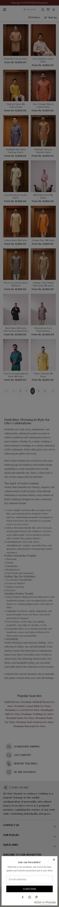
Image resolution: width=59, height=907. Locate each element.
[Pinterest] (36, 897)
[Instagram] (29, 897)
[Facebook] (22, 897)
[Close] (54, 859)
